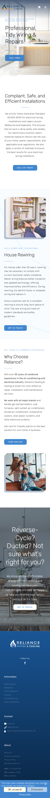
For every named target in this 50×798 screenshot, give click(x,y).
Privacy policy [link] (25, 794)
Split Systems (10, 684)
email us (10, 724)
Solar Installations (11, 702)
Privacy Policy (10, 760)
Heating (7, 695)
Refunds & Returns (12, 763)
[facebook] (25, 663)
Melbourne (8, 688)
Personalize (37, 789)
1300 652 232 (12, 727)
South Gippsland (11, 691)
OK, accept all (15, 789)
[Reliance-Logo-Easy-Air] (12, 5)
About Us (8, 753)
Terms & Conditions (12, 756)
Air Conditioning (11, 698)
